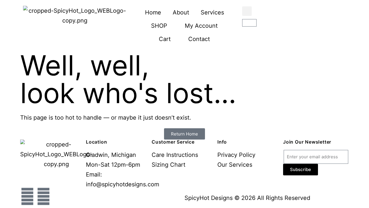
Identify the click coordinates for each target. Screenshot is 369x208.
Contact (199, 39)
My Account (201, 25)
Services (212, 12)
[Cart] (249, 23)
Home (153, 12)
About (181, 12)
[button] (247, 11)
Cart (165, 39)
